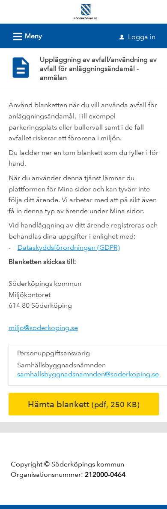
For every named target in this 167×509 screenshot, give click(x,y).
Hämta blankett (84, 404)
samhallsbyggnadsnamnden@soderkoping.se (88, 374)
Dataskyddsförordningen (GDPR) (69, 247)
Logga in (137, 37)
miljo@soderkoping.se (43, 328)
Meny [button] (26, 37)
